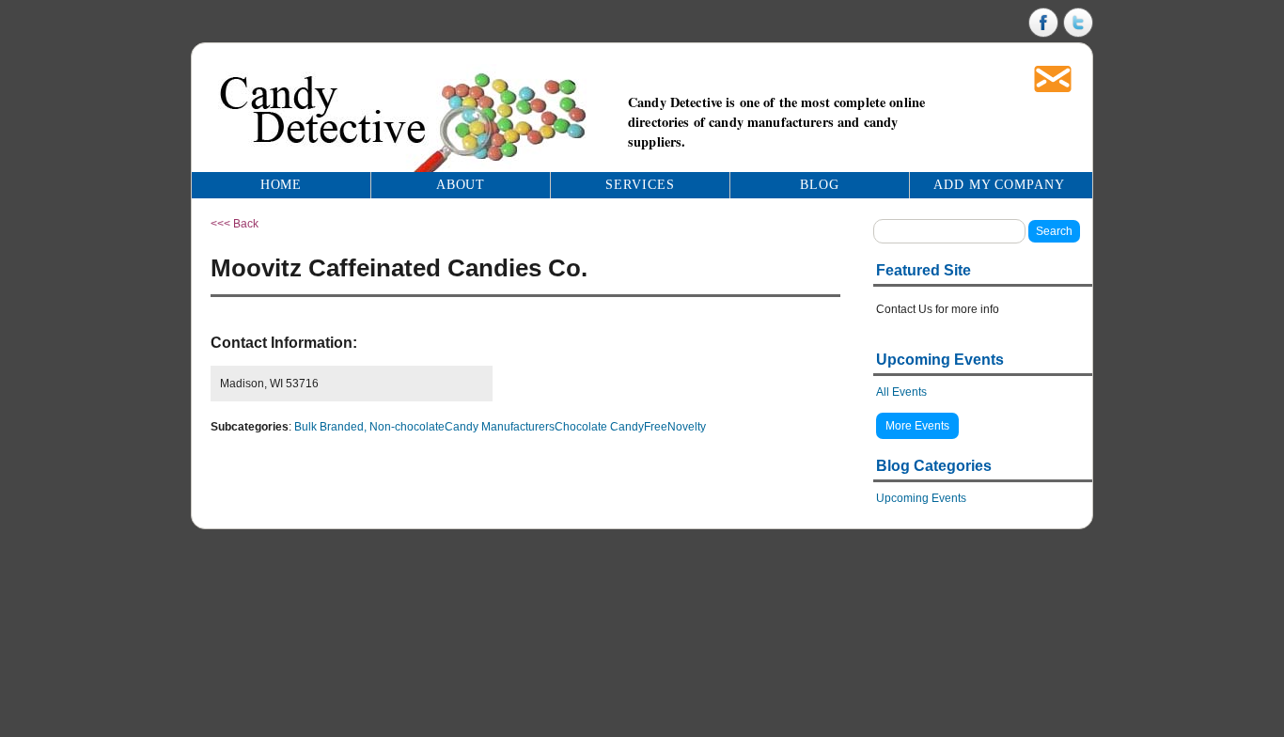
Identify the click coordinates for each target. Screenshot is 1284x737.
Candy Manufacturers (500, 426)
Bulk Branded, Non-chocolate (369, 426)
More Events (917, 425)
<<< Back (234, 223)
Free (655, 426)
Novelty (686, 426)
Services (640, 185)
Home (281, 185)
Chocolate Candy (599, 426)
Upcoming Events (921, 498)
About (461, 185)
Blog (819, 185)
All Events (901, 392)
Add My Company (999, 185)
